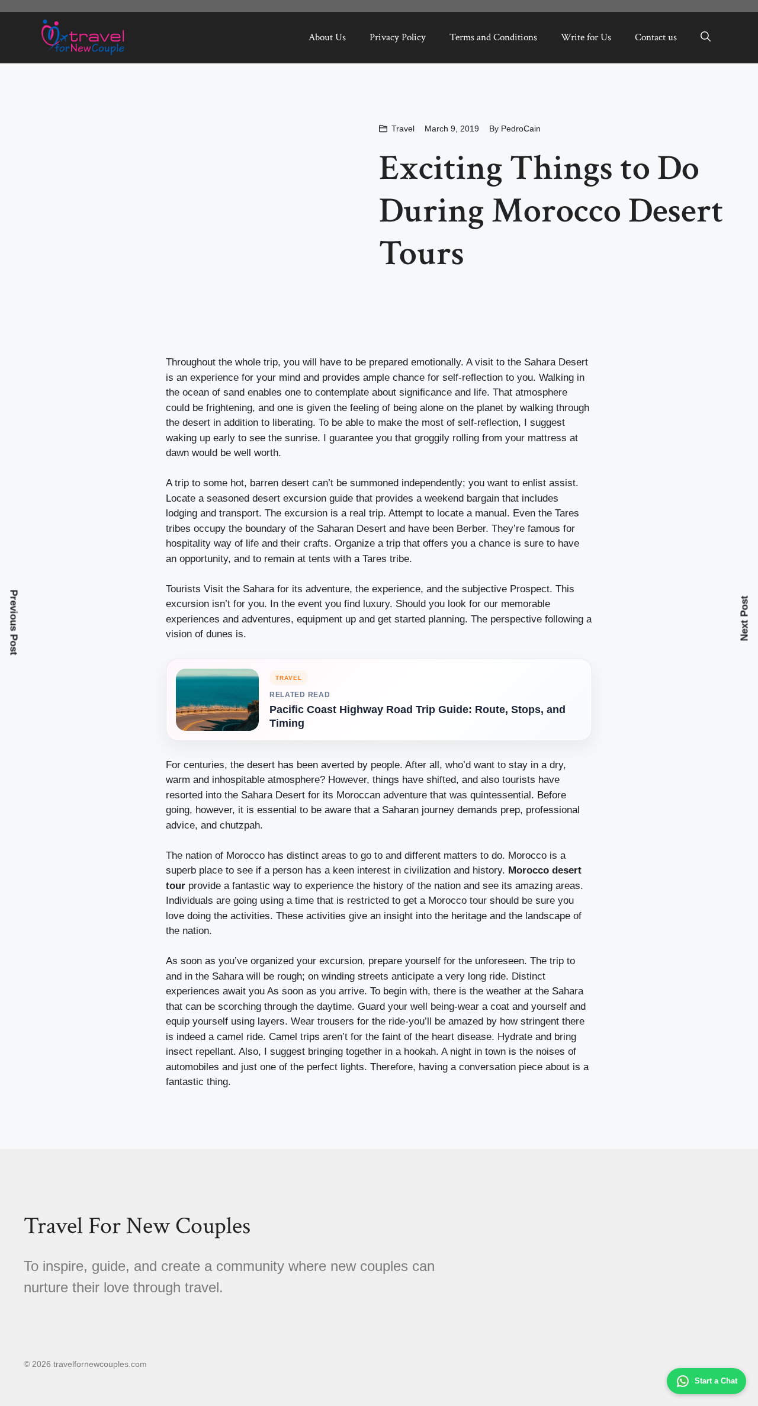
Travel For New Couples (137, 1226)
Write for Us (586, 37)
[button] (705, 37)
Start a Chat (716, 1380)
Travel (403, 128)
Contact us (656, 37)
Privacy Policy (398, 37)
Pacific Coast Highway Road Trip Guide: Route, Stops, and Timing (417, 716)
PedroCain (521, 128)
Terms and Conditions (493, 37)
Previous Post (14, 622)
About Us (327, 37)
